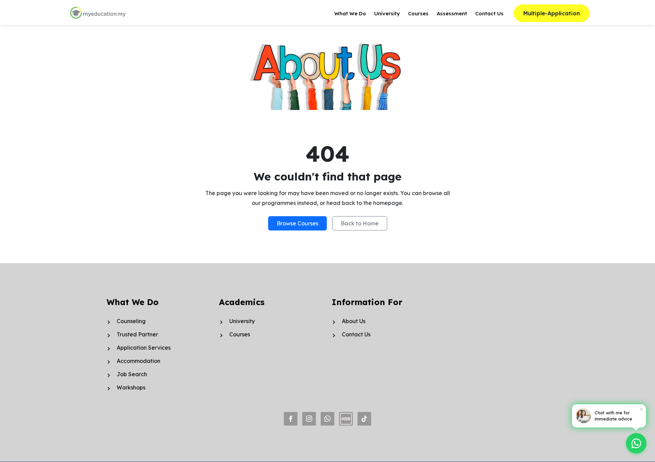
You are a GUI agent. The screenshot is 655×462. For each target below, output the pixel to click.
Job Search (132, 374)
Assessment (452, 13)
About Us (353, 321)
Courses (418, 13)
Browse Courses (297, 223)
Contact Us (489, 13)
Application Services (144, 347)
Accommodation (138, 360)
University (387, 13)
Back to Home (360, 223)
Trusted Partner (137, 334)
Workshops (131, 387)
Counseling (131, 321)
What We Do (350, 13)
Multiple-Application (551, 13)
